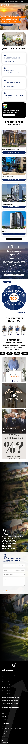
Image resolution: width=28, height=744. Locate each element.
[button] (26, 5)
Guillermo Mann (7, 204)
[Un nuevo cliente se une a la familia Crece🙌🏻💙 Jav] (14, 369)
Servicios (7, 1)
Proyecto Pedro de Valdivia (11, 150)
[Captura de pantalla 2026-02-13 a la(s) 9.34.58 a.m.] (4, 330)
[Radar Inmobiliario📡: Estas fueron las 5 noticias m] (14, 421)
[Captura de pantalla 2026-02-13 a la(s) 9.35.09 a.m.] (10, 330)
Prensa (21, 1)
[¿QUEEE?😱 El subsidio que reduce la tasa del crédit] (14, 446)
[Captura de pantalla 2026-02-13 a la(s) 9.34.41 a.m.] (23, 330)
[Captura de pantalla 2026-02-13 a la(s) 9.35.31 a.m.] (17, 330)
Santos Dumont (7, 177)
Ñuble (4, 231)
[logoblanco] (5, 5)
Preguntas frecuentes (14, 1)
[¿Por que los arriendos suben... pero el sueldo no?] (14, 395)
